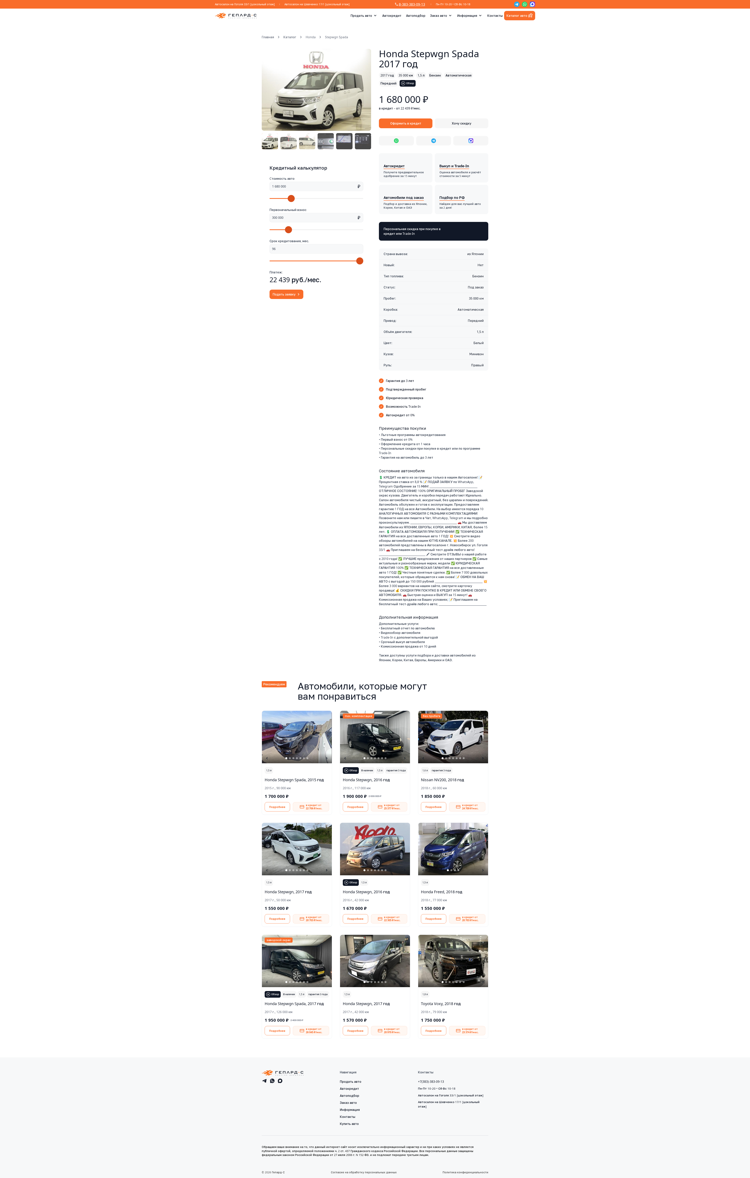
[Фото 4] (326, 141)
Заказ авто (438, 16)
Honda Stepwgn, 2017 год (288, 891)
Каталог (289, 37)
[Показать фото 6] (304, 758)
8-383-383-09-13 (412, 4)
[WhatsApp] (524, 4)
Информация (467, 16)
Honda (311, 37)
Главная (268, 37)
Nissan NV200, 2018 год (442, 779)
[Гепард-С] (236, 16)
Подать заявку (284, 294)
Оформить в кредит (405, 123)
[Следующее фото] (363, 89)
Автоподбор (415, 16)
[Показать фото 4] (297, 758)
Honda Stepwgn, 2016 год (366, 779)
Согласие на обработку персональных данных (364, 1172)
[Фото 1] (270, 141)
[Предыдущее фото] (269, 89)
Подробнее (277, 807)
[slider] (291, 198)
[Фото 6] (363, 141)
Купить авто (349, 1124)
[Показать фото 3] (293, 758)
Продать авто (361, 16)
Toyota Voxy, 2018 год (441, 1003)
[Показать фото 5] (300, 758)
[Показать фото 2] (290, 758)
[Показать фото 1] (286, 758)
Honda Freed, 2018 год (441, 891)
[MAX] (532, 4)
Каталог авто (516, 16)
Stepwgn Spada (336, 37)
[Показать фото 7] (307, 758)
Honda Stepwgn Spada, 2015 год (294, 779)
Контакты (495, 16)
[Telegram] (517, 4)
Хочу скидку (461, 123)
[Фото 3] (307, 141)
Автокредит (391, 16)
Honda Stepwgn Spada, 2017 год (294, 1003)
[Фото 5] (344, 141)
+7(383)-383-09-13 (431, 1082)
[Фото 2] (288, 141)
